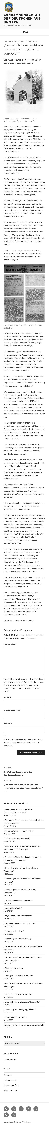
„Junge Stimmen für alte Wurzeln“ (18, 916)
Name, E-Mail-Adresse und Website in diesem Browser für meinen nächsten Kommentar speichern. (23, 742)
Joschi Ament (31, 41)
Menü (25, 32)
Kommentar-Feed (11, 1085)
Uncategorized (10, 1059)
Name (7, 697)
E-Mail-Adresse (12, 710)
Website (8, 723)
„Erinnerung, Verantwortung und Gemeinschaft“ (24, 1025)
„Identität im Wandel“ (13, 908)
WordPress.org (10, 1090)
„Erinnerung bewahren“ (13, 968)
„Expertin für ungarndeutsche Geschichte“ (22, 1002)
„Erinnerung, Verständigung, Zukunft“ (19, 1010)
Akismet (34, 685)
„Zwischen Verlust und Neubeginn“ (18, 900)
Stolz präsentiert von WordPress (17, 1122)
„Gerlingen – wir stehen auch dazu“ (18, 976)
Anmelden (8, 1075)
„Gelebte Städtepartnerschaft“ (17, 839)
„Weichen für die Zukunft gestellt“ (18, 994)
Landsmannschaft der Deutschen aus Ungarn (22, 18)
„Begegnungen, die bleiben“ (16, 1017)
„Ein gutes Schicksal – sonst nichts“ (19, 831)
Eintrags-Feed (10, 1080)
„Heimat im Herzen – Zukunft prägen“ (20, 923)
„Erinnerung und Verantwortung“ (18, 939)
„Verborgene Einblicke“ (14, 931)
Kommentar (10, 644)
